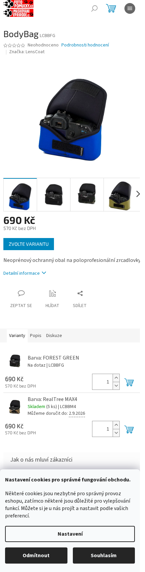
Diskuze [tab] (54, 335)
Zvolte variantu (29, 244)
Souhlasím (104, 555)
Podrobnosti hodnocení (85, 45)
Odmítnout (36, 555)
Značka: (27, 51)
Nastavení (70, 534)
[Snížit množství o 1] (116, 386)
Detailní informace (21, 273)
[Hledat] (94, 8)
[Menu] (130, 8)
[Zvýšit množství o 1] (116, 378)
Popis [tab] (35, 335)
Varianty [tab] (17, 335)
